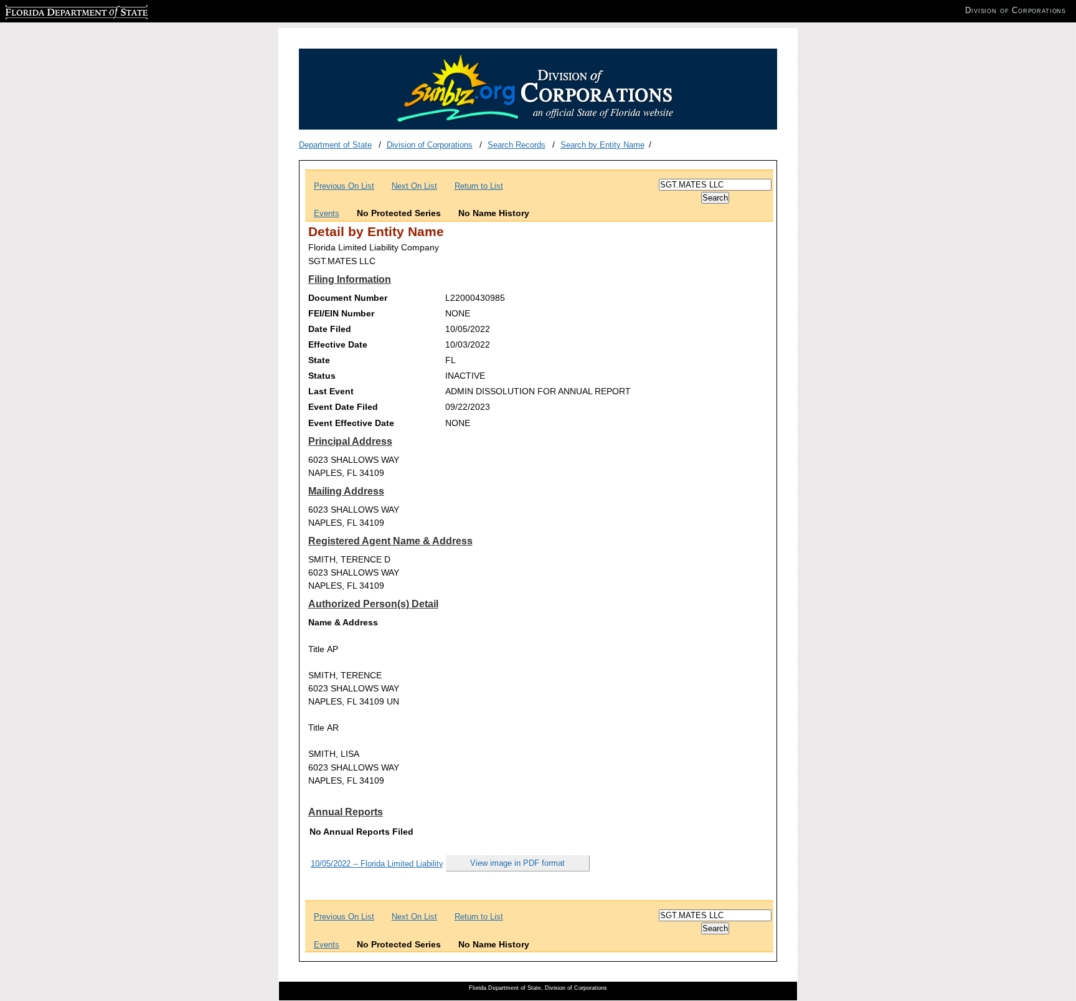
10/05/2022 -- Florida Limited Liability (377, 863)
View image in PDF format (517, 863)
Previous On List (344, 186)
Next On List (414, 186)
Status (322, 376)
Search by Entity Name (602, 144)
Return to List (479, 186)
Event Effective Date (351, 423)
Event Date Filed (343, 407)
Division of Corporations (430, 144)
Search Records (516, 144)
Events (326, 213)
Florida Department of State (55, 10)
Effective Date (337, 344)
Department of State (335, 144)
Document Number (347, 298)
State (319, 360)
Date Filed (329, 329)
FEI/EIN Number (341, 313)
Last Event (331, 391)
